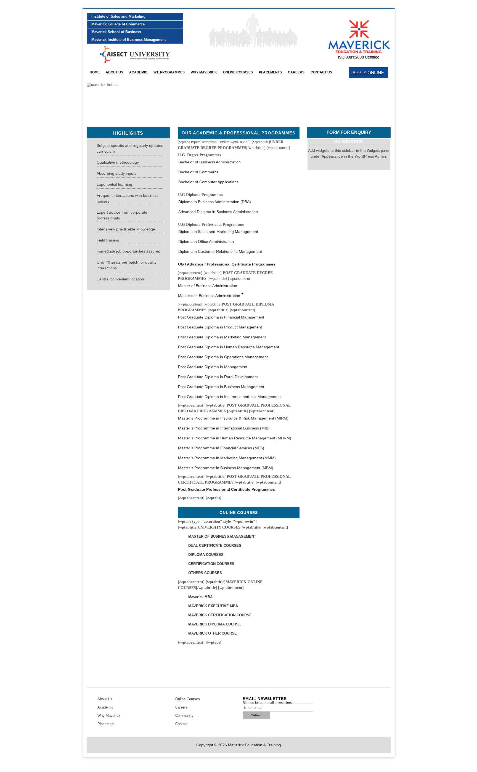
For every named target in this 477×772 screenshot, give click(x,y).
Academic (105, 707)
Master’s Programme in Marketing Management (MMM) (227, 458)
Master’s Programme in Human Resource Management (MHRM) (234, 438)
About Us (114, 72)
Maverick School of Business (116, 32)
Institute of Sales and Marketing (118, 16)
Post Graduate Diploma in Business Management (221, 386)
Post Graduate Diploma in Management (212, 367)
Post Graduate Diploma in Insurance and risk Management (229, 396)
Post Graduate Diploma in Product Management (220, 327)
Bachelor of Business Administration (209, 162)
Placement (106, 724)
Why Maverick (204, 72)
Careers (296, 72)
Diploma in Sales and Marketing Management (218, 231)
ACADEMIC (138, 72)
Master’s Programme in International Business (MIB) (224, 428)
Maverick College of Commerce (118, 24)
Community (184, 715)
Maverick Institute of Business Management (128, 40)
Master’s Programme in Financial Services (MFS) (221, 448)
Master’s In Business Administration (210, 295)
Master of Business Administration (207, 285)
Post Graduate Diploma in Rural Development (218, 377)
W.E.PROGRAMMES (169, 72)
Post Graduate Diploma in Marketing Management (222, 337)
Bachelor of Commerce (198, 172)
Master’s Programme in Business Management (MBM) (225, 468)
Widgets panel (378, 150)
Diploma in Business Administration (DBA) (214, 202)
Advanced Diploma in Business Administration (218, 211)
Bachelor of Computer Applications (208, 182)
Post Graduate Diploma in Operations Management (223, 357)
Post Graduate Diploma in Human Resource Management (228, 347)
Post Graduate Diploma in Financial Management (221, 317)
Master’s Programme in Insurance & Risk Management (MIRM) (233, 418)
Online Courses (238, 72)
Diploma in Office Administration (206, 241)
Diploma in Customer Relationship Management (220, 251)
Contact (181, 724)
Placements (270, 72)
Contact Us (321, 72)
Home (95, 72)
